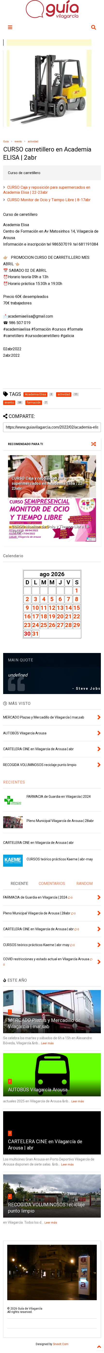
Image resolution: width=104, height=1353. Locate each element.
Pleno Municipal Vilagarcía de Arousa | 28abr (60, 821)
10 (35, 607)
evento (18, 141)
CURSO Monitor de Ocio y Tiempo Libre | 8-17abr (48, 200)
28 (68, 625)
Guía (6, 141)
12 (52, 607)
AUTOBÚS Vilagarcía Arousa (37, 1090)
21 (68, 616)
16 (27, 616)
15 (76, 607)
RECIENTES (14, 782)
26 (52, 625)
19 (52, 616)
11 (43, 607)
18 (43, 616)
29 (76, 625)
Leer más (47, 1043)
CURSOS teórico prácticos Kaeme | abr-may (60, 859)
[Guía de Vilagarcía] (52, 16)
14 (68, 607)
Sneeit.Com (60, 1344)
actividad (33, 141)
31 (35, 633)
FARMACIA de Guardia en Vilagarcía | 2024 (59, 796)
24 (35, 625)
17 (35, 616)
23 (27, 625)
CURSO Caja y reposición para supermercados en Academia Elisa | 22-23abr (46, 190)
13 (60, 607)
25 (43, 625)
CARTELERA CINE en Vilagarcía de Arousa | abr (38, 843)
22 (76, 616)
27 (60, 625)
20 (60, 616)
